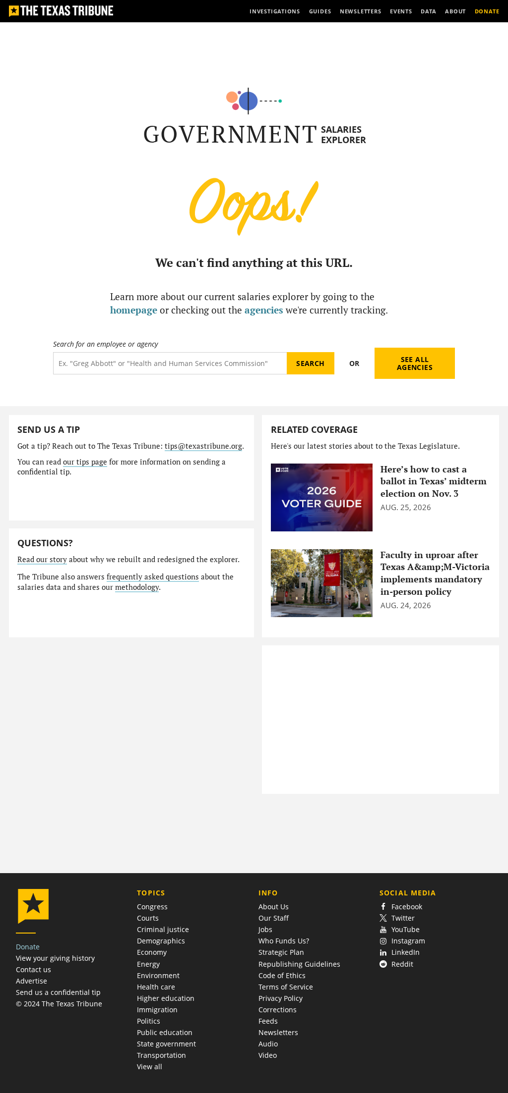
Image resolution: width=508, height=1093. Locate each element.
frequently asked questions (153, 576)
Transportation (161, 1055)
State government (166, 1043)
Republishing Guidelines (299, 964)
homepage (133, 310)
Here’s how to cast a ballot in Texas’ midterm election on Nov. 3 (434, 481)
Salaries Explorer (343, 134)
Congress (152, 906)
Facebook (406, 906)
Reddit (402, 964)
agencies (264, 310)
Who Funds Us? (283, 940)
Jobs (265, 929)
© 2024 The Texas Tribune (59, 1003)
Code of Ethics (282, 975)
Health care (156, 986)
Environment (158, 975)
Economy (152, 952)
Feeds (268, 1021)
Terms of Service (285, 986)
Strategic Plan (281, 952)
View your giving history (55, 958)
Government (230, 134)
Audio (268, 1043)
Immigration (157, 1009)
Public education (164, 1032)
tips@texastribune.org (203, 446)
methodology (137, 587)
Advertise (31, 981)
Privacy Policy (280, 998)
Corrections (277, 1009)
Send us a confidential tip (58, 992)
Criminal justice (163, 929)
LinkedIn (405, 952)
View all (149, 1066)
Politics (148, 1021)
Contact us (33, 969)
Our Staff (273, 918)
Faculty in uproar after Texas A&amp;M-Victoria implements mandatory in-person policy (435, 573)
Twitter (403, 918)
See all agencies (415, 363)
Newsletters (278, 1032)
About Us (273, 906)
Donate (28, 946)
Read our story (42, 559)
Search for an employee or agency (105, 344)
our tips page (85, 462)
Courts (148, 918)
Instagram (408, 940)
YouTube (405, 929)
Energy (148, 964)
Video (267, 1055)
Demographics (161, 940)
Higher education (165, 998)
